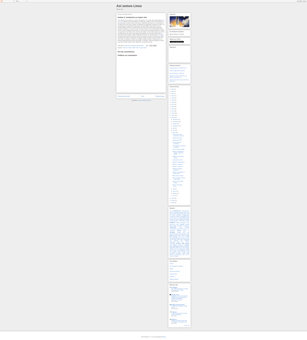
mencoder (184, 252)
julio (174, 128)
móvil (183, 253)
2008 (172, 202)
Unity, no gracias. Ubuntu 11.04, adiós (178, 178)
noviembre (175, 121)
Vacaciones (180, 245)
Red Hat (180, 238)
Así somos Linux (129, 6)
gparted (174, 252)
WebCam (182, 246)
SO (172, 239)
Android (176, 212)
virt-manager (175, 256)
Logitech (179, 232)
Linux (179, 231)
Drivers (177, 219)
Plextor (182, 236)
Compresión (178, 215)
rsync (183, 254)
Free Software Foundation (176, 266)
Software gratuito (174, 279)
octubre (175, 123)
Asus (171, 213)
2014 (172, 111)
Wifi (174, 247)
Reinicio (184, 238)
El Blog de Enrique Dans (178, 304)
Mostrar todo (186, 325)
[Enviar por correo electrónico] (150, 45)
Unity (171, 245)
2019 (172, 100)
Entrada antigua (160, 96)
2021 (172, 95)
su (188, 254)
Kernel (178, 229)
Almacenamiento (185, 210)
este (163, 20)
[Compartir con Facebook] (154, 45)
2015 (172, 108)
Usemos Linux (175, 294)
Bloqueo (179, 213)
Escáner (171, 220)
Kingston (186, 229)
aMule (176, 247)
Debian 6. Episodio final (178, 162)
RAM (188, 236)
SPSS (175, 239)
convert (171, 249)
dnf (188, 249)
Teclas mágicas (185, 242)
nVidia (187, 253)
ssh (186, 254)
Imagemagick (186, 225)
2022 (172, 93)
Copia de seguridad (181, 216)
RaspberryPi (172, 238)
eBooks (171, 250)
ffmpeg (187, 250)
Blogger (164, 336)
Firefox (178, 222)
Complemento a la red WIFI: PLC (178, 68)
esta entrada (160, 34)
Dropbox (182, 219)
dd (174, 249)
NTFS (179, 235)
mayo (174, 132)
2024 (172, 89)
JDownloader (173, 229)
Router (187, 238)
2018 (172, 102)
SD (170, 239)
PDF (171, 236)
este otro (121, 21)
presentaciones (177, 254)
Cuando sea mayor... (177, 138)
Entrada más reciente (124, 96)
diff (186, 249)
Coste (174, 218)
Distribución (172, 219)
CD (170, 215)
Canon (173, 215)
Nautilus (184, 235)
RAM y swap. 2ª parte (177, 175)
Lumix (184, 232)
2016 (172, 106)
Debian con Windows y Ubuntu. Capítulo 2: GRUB (178, 153)
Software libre (178, 240)
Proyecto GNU (173, 274)
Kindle (181, 229)
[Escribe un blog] (151, 45)
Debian (130, 47)
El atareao (174, 312)
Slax (171, 240)
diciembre (175, 119)
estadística (182, 250)
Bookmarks (184, 213)
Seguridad (186, 239)
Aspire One (125, 47)
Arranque (180, 212)
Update (175, 245)
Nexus (187, 235)
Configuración (185, 215)
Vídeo (171, 246)
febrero (175, 193)
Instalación (173, 227)
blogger (187, 247)
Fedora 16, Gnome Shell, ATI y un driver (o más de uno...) (178, 76)
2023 (172, 91)
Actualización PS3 (176, 140)
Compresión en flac (177, 159)
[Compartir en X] (153, 45)
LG (188, 229)
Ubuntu (144, 47)
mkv (188, 252)
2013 (172, 113)
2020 (172, 98)
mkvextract (172, 253)
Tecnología (172, 243)
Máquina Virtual (174, 235)
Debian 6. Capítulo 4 (177, 164)
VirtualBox (186, 245)
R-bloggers (174, 287)
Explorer (176, 220)
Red (177, 238)
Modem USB (135, 47)
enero (174, 195)
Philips (179, 236)
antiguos (181, 247)
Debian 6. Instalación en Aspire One (178, 173)
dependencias (182, 249)
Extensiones (182, 220)
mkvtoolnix (178, 253)
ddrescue (177, 249)
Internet (187, 227)
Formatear (183, 222)
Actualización (176, 211)
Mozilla (187, 234)
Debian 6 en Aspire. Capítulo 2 (177, 169)
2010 (172, 198)
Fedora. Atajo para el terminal (177, 70)
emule (178, 250)
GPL (177, 224)
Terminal (178, 243)
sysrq (171, 256)
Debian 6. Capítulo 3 (177, 166)
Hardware (179, 225)
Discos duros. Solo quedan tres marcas (178, 135)
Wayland (177, 246)
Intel (181, 227)
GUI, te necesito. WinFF (178, 149)
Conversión (172, 216)
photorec (172, 254)
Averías (174, 213)
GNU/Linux (172, 276)
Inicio (142, 96)
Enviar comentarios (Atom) (144, 100)
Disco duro (186, 218)
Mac (188, 232)
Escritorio (187, 219)
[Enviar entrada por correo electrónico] (147, 45)
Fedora (172, 222)
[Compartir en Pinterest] (156, 45)
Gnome (182, 224)
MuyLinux (174, 319)
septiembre (176, 126)
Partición (175, 236)
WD (174, 246)
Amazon (171, 212)
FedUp (187, 220)
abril (174, 189)
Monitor (183, 234)
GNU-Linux (172, 224)
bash (184, 247)
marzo (174, 191)
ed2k (175, 250)
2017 (172, 104)
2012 (172, 115)
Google (175, 225)
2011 (172, 117)
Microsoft (172, 234)
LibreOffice (172, 230)
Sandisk (182, 239)
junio (174, 130)
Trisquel (141, 47)
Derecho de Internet (175, 271)
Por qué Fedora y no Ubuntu (177, 73)
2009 (172, 200)
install (179, 252)
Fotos (187, 222)
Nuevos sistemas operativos (176, 143)
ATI (170, 210)
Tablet (178, 242)
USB (183, 243)
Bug (188, 213)
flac (170, 252)
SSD (178, 239)
